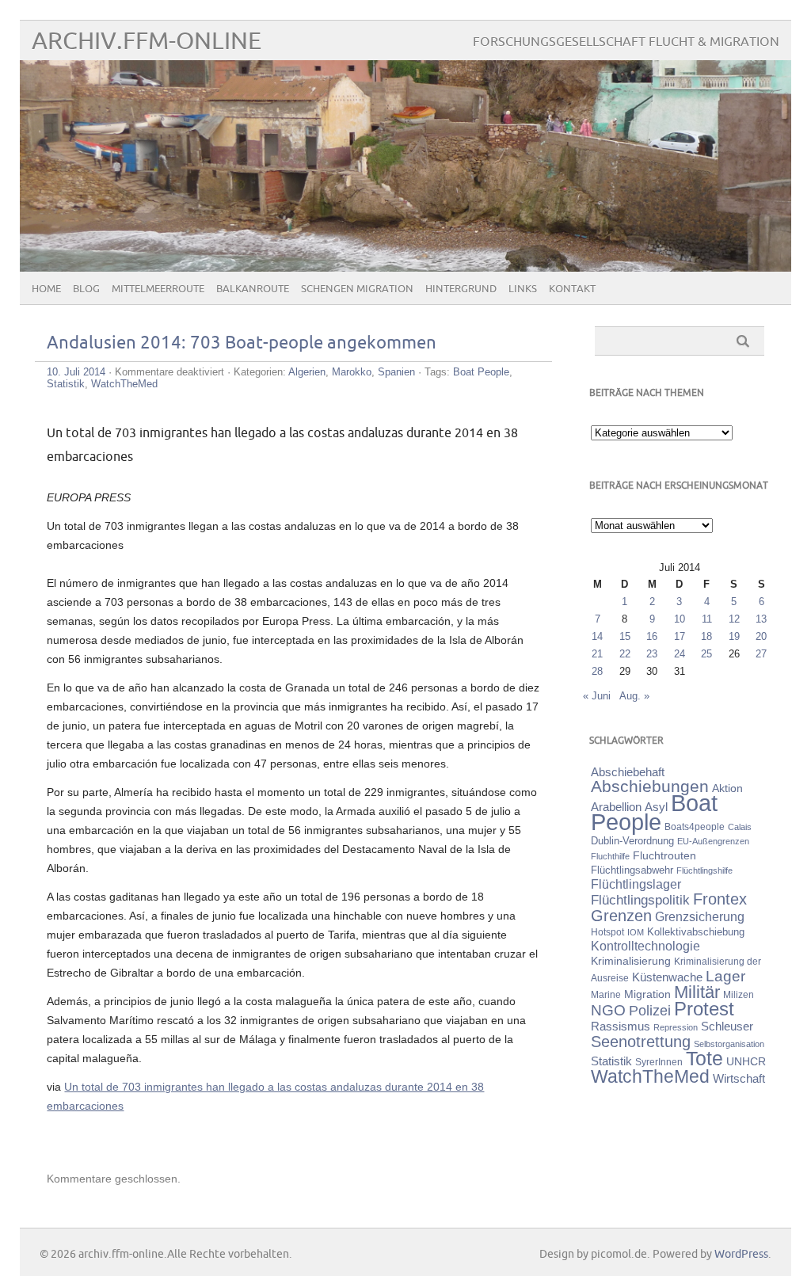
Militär (697, 992)
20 (761, 636)
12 (734, 619)
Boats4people (694, 826)
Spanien (396, 372)
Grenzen (621, 915)
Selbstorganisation (729, 1044)
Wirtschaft (739, 1078)
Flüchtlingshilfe (704, 870)
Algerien (307, 372)
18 (706, 636)
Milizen (738, 994)
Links (522, 289)
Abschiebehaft (627, 772)
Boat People (481, 372)
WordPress (741, 1254)
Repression (675, 1027)
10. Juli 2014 (76, 372)
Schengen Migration (357, 289)
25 (706, 654)
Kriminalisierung (631, 960)
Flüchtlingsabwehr (632, 870)
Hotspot (607, 932)
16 (651, 636)
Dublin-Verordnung (632, 841)
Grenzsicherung (699, 916)
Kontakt (572, 289)
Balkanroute (252, 289)
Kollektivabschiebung (695, 932)
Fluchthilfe (610, 856)
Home (46, 289)
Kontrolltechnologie (645, 946)
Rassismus (620, 1026)
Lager (725, 976)
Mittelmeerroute (158, 289)
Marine (606, 994)
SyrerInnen (659, 1062)
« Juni (597, 696)
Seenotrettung (641, 1041)
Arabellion (616, 807)
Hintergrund (461, 289)
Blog (86, 289)
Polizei (650, 1011)
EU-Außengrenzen (713, 841)
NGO (608, 1010)
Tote (704, 1058)
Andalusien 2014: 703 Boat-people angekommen (241, 343)
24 (679, 654)
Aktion (727, 788)
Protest (704, 1008)
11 (707, 619)
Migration (647, 994)
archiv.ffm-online (146, 41)
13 (761, 619)
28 (597, 671)
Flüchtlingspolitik (640, 900)
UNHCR (746, 1061)
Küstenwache (667, 977)
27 (761, 654)
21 (597, 654)
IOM (635, 932)
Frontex (720, 899)
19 (734, 636)
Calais (740, 827)
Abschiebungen (650, 786)
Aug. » (634, 696)
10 (679, 619)
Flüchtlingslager (636, 884)
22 (624, 654)
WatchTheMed (124, 384)
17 (679, 636)
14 (597, 636)
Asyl (656, 806)
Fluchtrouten (664, 855)
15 (624, 636)
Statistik (66, 384)
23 (651, 654)
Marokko (351, 372)
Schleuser (727, 1026)
